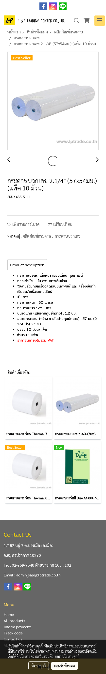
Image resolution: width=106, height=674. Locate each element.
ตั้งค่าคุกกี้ (39, 665)
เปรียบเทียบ (62, 224)
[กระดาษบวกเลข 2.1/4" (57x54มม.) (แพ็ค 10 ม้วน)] (53, 101)
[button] (75, 20)
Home (9, 614)
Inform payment (17, 626)
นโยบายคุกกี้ (70, 656)
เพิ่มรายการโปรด (25, 224)
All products (14, 620)
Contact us (13, 639)
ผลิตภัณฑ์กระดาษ (37, 236)
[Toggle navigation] (99, 20)
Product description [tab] (27, 264)
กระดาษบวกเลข (68, 236)
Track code (13, 632)
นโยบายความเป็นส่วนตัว (36, 656)
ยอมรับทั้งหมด (64, 665)
